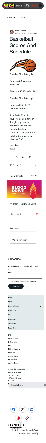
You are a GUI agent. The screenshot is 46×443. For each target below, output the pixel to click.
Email (10, 272)
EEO (9, 346)
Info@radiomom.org (14, 373)
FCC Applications (14, 349)
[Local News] (40, 328)
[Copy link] (27, 418)
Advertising (12, 323)
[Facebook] (14, 409)
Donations (11, 319)
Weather (11, 315)
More (23, 17)
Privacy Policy (12, 359)
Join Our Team (13, 363)
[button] (40, 5)
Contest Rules (13, 356)
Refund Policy (12, 342)
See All (34, 175)
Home (10, 297)
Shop (10, 302)
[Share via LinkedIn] (23, 157)
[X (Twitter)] (22, 409)
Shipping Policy (13, 339)
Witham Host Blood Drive (23, 203)
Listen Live (12, 310)
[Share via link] (29, 157)
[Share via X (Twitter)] (17, 157)
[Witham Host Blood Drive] (24, 189)
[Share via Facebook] (11, 157)
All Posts (11, 17)
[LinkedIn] (31, 409)
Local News (14, 145)
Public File (11, 353)
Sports (12, 149)
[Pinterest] (18, 418)
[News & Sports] (40, 306)
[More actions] (34, 32)
